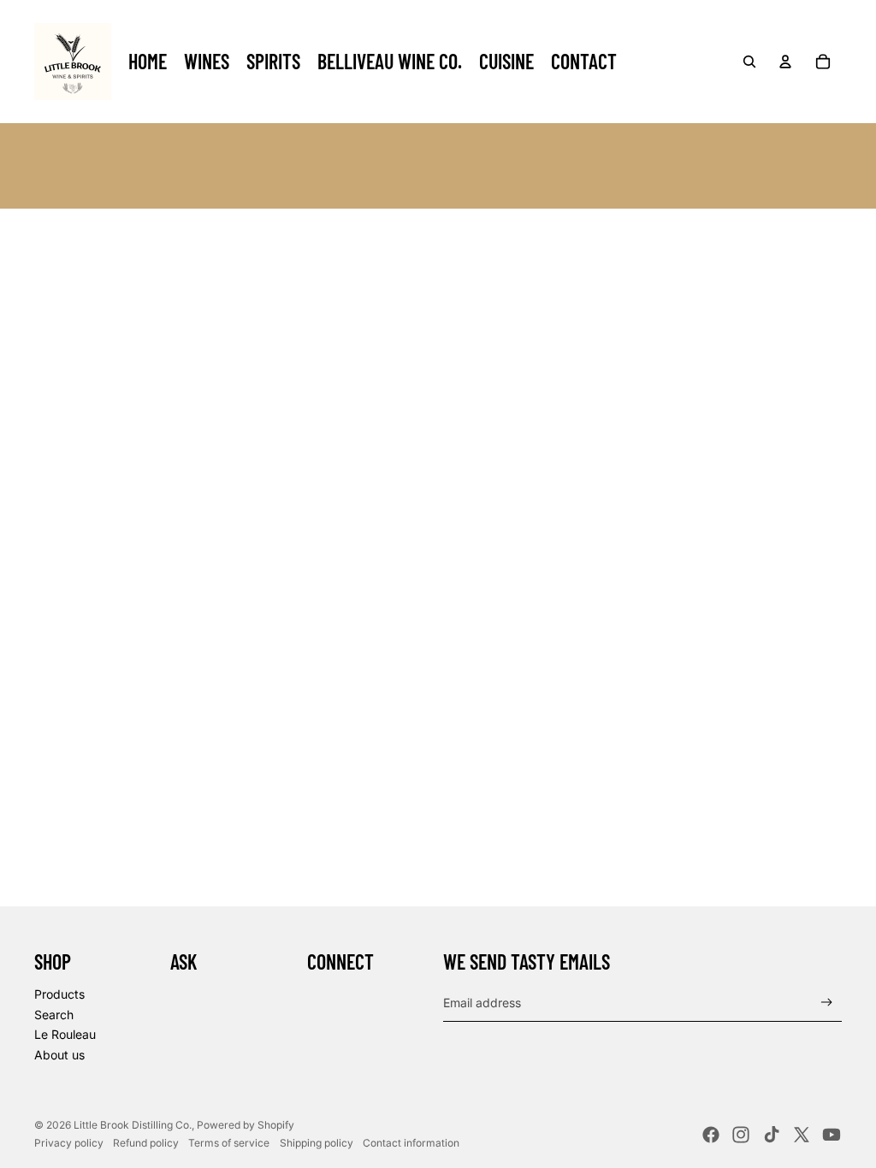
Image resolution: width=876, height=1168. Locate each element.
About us (59, 1054)
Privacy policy (69, 1142)
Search (54, 1014)
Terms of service (228, 1142)
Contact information (411, 1142)
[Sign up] (827, 1003)
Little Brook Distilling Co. (133, 1124)
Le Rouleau (65, 1034)
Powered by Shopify (245, 1124)
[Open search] (749, 61)
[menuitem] (147, 61)
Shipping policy (316, 1142)
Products (59, 994)
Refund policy (146, 1142)
